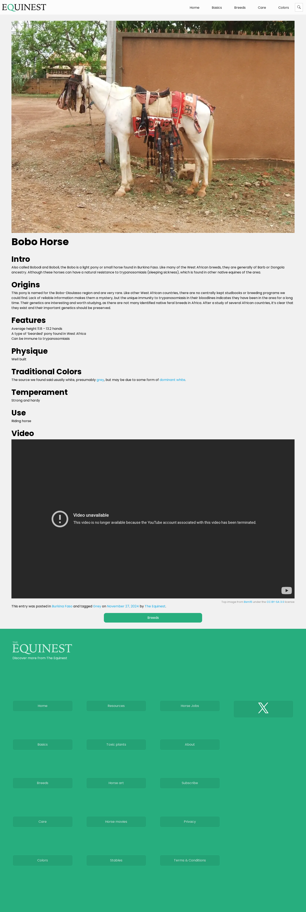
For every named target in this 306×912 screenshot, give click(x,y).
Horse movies (116, 821)
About (190, 744)
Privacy (190, 821)
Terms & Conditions (190, 860)
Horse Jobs (190, 705)
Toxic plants (116, 744)
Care (262, 7)
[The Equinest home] (42, 653)
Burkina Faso (62, 606)
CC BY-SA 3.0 (275, 602)
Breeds (240, 7)
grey (100, 379)
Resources (116, 705)
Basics (217, 7)
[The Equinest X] (263, 709)
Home (194, 7)
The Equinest (155, 606)
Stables (116, 860)
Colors (283, 7)
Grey (97, 606)
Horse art (116, 783)
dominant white (172, 379)
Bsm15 (248, 602)
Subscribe (190, 783)
